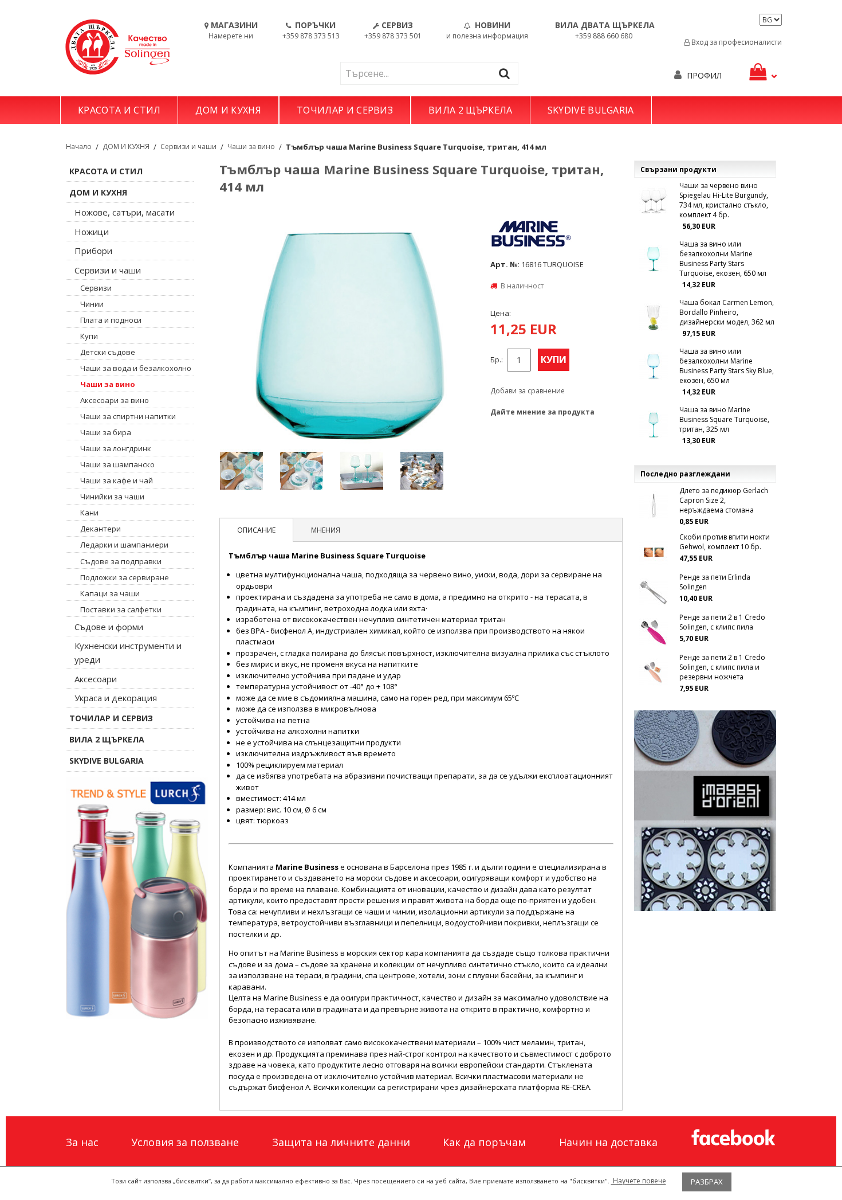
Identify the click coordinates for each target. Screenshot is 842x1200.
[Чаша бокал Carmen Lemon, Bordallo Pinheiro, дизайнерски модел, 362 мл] (653, 318)
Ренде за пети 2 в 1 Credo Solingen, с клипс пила (722, 622)
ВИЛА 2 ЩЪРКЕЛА (470, 110)
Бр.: (496, 360)
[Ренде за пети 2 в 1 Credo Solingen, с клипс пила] (653, 632)
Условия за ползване (185, 1142)
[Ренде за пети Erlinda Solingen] (653, 592)
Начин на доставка (608, 1142)
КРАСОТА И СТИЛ (119, 110)
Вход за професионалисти (736, 42)
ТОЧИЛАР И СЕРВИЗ (345, 110)
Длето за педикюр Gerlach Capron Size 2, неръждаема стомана (723, 500)
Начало (79, 146)
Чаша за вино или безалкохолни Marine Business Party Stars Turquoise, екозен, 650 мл (722, 258)
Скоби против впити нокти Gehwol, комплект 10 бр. (724, 542)
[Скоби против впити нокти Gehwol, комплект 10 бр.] (653, 552)
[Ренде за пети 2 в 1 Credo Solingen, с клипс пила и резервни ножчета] (653, 672)
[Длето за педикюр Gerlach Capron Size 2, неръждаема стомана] (653, 506)
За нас (82, 1142)
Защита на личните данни (341, 1142)
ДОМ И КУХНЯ (228, 110)
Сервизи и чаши (188, 146)
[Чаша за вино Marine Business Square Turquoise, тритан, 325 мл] (653, 425)
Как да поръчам (484, 1142)
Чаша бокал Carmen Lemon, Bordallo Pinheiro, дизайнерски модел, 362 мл (726, 312)
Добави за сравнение (527, 391)
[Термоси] (137, 898)
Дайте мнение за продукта (542, 412)
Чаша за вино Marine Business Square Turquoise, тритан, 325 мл (724, 419)
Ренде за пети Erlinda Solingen (714, 582)
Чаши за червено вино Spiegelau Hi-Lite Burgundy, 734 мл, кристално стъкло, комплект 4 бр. (723, 200)
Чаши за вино (251, 146)
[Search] (506, 73)
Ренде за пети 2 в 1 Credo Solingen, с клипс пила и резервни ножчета (722, 667)
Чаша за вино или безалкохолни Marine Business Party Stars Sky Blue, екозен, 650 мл (726, 365)
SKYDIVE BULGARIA (591, 110)
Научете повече (638, 1181)
